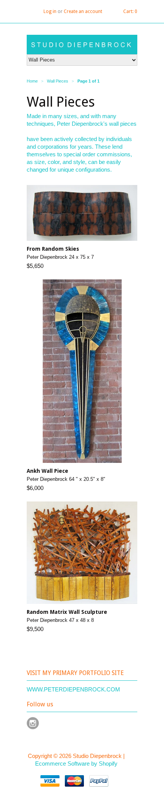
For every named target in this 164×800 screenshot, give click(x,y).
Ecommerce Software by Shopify (76, 763)
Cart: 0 (130, 11)
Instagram (33, 723)
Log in (49, 11)
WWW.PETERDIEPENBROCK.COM (73, 689)
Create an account (83, 11)
